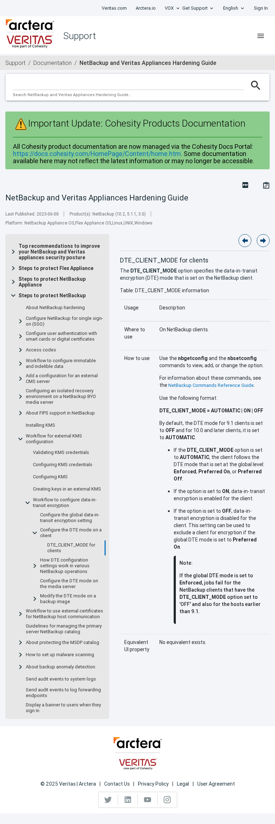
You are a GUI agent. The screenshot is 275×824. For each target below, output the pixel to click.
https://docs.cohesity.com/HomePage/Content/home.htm (97, 154)
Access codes (41, 350)
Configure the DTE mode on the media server (69, 583)
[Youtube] (148, 799)
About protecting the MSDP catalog (62, 642)
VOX (169, 8)
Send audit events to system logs (61, 679)
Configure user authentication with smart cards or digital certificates (61, 336)
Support (15, 62)
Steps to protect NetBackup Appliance (52, 282)
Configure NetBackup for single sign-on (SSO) (64, 321)
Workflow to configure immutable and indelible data (61, 363)
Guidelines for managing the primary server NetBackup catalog (64, 629)
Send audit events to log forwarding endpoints (63, 692)
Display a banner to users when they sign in (63, 708)
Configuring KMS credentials (62, 465)
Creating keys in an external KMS (67, 489)
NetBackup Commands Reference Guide (211, 385)
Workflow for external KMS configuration (54, 439)
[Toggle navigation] (260, 36)
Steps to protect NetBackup (52, 295)
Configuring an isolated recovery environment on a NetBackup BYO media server (61, 396)
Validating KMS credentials (61, 452)
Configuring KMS (50, 477)
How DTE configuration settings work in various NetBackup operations (65, 565)
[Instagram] (167, 799)
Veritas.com (114, 8)
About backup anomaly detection (60, 667)
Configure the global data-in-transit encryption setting (70, 518)
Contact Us (117, 783)
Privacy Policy (153, 783)
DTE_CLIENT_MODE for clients (71, 548)
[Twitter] (108, 799)
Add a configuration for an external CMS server (62, 378)
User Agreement (216, 783)
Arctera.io (146, 8)
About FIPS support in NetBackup (60, 413)
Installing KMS (40, 425)
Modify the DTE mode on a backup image (68, 599)
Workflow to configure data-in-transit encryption (65, 502)
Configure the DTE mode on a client (71, 533)
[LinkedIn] (128, 799)
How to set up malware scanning (60, 655)
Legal (183, 783)
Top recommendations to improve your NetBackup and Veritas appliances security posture (59, 251)
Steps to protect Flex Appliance (56, 268)
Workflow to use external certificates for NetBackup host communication (64, 614)
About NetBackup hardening (55, 308)
